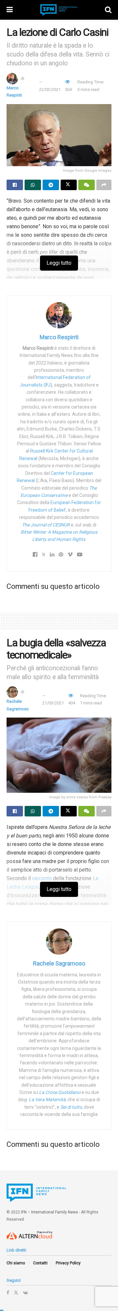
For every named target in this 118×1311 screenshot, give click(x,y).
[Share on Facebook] (15, 185)
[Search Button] (108, 10)
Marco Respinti (59, 337)
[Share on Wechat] (86, 185)
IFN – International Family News (49, 1212)
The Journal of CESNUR (46, 524)
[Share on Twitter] (69, 185)
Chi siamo (16, 1263)
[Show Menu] (10, 10)
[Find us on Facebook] (8, 1292)
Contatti (40, 1263)
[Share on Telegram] (51, 185)
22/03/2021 (50, 89)
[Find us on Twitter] (16, 1292)
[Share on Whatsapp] (33, 185)
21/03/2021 (53, 702)
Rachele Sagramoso (59, 963)
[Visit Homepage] (59, 10)
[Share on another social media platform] (103, 185)
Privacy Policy (68, 1263)
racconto (42, 878)
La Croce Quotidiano (60, 1092)
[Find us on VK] (25, 1292)
